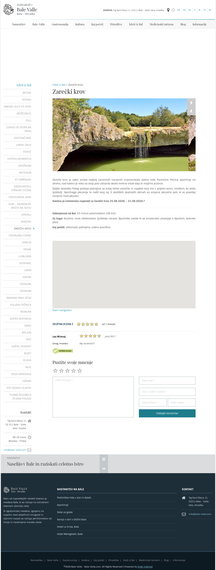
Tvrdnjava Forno (20, 235)
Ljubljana (24, 256)
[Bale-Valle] (8, 9)
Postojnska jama (20, 197)
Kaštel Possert (21, 346)
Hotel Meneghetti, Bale (70, 534)
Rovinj (26, 99)
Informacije (200, 24)
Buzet (27, 353)
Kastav (27, 277)
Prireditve (116, 24)
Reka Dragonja (21, 374)
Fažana (26, 381)
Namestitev (19, 24)
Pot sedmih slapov (19, 388)
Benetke (26, 221)
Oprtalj (26, 214)
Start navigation (62, 310)
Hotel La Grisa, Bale (68, 526)
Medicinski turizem (161, 24)
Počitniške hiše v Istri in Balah (74, 497)
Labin (27, 270)
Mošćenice (24, 113)
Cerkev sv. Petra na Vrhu (18, 129)
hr (178, 10)
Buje (28, 367)
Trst (28, 339)
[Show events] (104, 459)
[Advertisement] (108, 54)
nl (210, 10)
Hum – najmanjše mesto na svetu (19, 206)
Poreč (27, 152)
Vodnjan (25, 284)
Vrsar (27, 249)
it (195, 10)
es (205, 10)
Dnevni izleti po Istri (17, 106)
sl (199, 10)
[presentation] (191, 111)
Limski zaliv (23, 145)
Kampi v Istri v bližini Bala (71, 519)
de (189, 10)
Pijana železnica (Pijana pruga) (20, 396)
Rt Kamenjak (23, 179)
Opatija (26, 242)
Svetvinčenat (22, 138)
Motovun (25, 172)
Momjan (25, 311)
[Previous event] (104, 468)
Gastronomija (60, 24)
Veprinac (25, 263)
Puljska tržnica (20, 305)
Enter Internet (145, 566)
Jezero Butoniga (20, 318)
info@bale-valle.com (15, 449)
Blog (183, 24)
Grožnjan (24, 165)
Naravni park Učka (19, 298)
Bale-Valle (38, 24)
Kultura (79, 24)
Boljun (26, 332)
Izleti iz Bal (136, 24)
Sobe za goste (65, 512)
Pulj (28, 120)
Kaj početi (97, 24)
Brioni (27, 92)
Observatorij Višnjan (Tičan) (21, 188)
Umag (27, 325)
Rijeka (27, 360)
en (184, 10)
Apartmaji (62, 505)
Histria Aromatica (19, 159)
